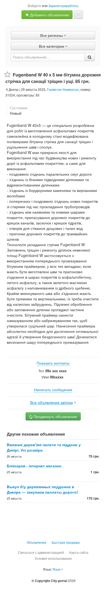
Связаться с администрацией (41, 552)
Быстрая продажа (66, 542)
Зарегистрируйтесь (63, 5)
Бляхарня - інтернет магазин (34, 465)
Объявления (36, 542)
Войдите (34, 5)
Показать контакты (53, 363)
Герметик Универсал (63, 89)
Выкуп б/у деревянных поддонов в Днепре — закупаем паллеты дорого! (42, 489)
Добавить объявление (49, 14)
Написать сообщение (53, 389)
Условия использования (53, 558)
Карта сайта (78, 552)
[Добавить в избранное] (7, 74)
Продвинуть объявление (54, 416)
